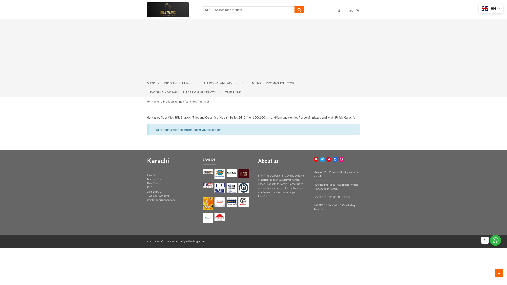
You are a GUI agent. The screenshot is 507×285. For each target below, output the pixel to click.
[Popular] (243, 202)
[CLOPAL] (232, 173)
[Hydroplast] (243, 188)
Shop (151, 83)
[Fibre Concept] (232, 188)
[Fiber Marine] (219, 188)
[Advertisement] (253, 49)
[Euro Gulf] (208, 185)
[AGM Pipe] (208, 172)
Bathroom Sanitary (217, 83)
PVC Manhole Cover (281, 83)
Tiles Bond (233, 92)
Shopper (174, 241)
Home (155, 101)
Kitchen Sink (251, 83)
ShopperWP (198, 241)
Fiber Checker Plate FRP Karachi (332, 197)
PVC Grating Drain (164, 92)
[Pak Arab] (232, 202)
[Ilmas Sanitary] (208, 203)
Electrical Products (199, 92)
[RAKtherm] (208, 218)
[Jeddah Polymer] (219, 202)
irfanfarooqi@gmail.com (161, 199)
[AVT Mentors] (219, 174)
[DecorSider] (243, 173)
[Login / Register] (339, 10)
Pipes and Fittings (178, 83)
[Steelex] (219, 217)
